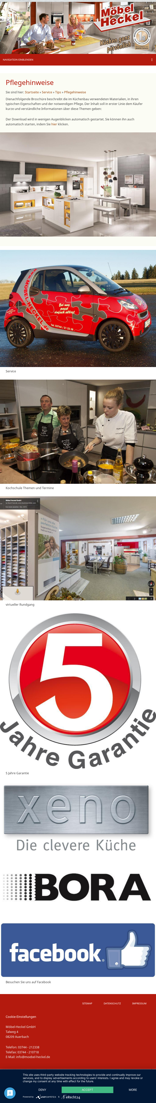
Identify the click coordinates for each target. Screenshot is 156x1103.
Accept (87, 1090)
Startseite (32, 92)
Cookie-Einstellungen (21, 1017)
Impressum (139, 1003)
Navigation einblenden (18, 59)
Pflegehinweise (75, 92)
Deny (42, 1090)
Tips (58, 92)
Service (47, 92)
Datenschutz (112, 1003)
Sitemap (87, 1003)
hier (54, 124)
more (133, 1090)
